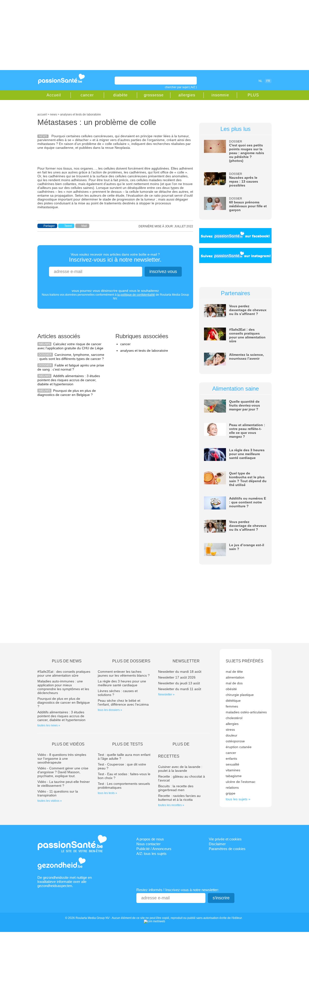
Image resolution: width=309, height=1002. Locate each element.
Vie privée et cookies (225, 839)
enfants (231, 758)
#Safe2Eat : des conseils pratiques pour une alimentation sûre (247, 335)
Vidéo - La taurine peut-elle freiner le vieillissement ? (63, 783)
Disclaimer (217, 844)
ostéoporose (235, 741)
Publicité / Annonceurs (153, 849)
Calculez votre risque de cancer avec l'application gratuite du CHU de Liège (70, 346)
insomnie (220, 95)
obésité (231, 689)
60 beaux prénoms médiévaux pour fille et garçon (248, 206)
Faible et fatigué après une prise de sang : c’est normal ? (70, 367)
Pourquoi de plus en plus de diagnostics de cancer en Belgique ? (66, 393)
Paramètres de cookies (227, 849)
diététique (233, 700)
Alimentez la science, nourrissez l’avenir (246, 356)
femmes (232, 706)
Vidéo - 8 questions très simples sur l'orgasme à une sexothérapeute (61, 758)
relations (232, 787)
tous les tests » (107, 793)
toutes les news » (48, 725)
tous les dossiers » (110, 710)
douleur (231, 735)
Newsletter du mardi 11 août (179, 689)
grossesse (154, 95)
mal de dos (234, 683)
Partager (49, 226)
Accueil (54, 95)
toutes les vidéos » (49, 800)
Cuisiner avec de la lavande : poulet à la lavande (180, 769)
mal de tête (234, 671)
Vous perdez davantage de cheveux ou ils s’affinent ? (248, 310)
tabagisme (234, 776)
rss (239, 81)
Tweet (68, 226)
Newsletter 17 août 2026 (177, 677)
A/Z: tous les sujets (151, 854)
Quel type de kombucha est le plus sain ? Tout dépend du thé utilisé (248, 479)
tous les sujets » (238, 799)
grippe (230, 793)
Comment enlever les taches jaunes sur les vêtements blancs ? (124, 673)
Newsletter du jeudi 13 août (179, 683)
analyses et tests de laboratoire (144, 350)
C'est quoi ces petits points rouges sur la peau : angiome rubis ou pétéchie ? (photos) (246, 153)
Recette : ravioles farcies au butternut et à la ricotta (179, 798)
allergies (186, 95)
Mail (84, 226)
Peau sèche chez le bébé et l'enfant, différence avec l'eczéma (123, 702)
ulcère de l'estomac (240, 782)
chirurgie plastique (240, 695)
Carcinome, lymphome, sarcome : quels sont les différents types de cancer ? (70, 357)
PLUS (253, 95)
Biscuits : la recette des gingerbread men (175, 788)
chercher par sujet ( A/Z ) (181, 87)
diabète (120, 95)
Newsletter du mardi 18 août (179, 671)
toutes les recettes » (171, 805)
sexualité (232, 764)
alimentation (235, 677)
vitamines (233, 770)
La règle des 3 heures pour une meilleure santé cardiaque (247, 454)
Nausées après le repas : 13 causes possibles (243, 181)
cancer (87, 95)
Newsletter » (166, 694)
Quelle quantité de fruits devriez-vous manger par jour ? (244, 405)
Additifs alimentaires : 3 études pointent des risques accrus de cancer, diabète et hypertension (68, 380)
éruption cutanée (239, 747)
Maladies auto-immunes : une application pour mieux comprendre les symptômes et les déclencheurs (63, 687)
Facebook (233, 81)
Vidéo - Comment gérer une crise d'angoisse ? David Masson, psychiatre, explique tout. (62, 772)
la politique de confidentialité (136, 294)
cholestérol (234, 718)
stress (230, 729)
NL (260, 81)
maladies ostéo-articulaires (246, 712)
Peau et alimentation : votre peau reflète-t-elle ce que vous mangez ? (247, 430)
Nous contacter (148, 844)
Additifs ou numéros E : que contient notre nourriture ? (247, 502)
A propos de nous (150, 839)
